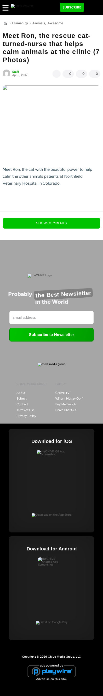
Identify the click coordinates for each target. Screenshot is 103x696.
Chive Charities (65, 410)
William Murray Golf (69, 398)
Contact (22, 404)
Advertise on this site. (51, 679)
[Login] (92, 8)
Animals (38, 23)
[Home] (5, 23)
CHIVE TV (62, 393)
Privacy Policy (26, 416)
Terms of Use (25, 410)
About (21, 393)
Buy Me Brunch (65, 404)
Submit (22, 398)
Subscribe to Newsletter (51, 335)
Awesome (55, 23)
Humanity (20, 23)
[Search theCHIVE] (52, 7)
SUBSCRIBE (72, 7)
